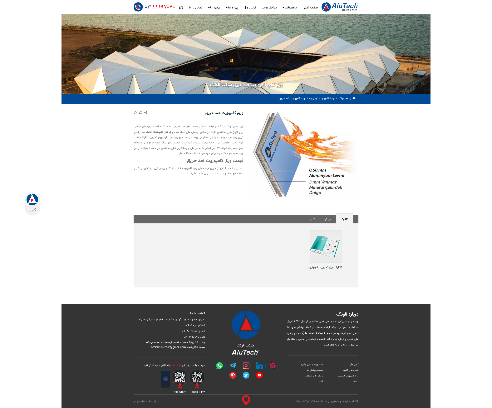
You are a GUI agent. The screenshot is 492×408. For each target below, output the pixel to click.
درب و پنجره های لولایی (312, 364)
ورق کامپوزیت (322, 333)
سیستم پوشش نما (315, 370)
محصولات (290, 7)
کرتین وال (250, 7)
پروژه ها (233, 7)
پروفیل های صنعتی (314, 376)
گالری (320, 382)
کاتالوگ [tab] (344, 219)
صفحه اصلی (310, 7)
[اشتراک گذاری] (146, 113)
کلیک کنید (176, 365)
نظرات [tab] (311, 219)
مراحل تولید (269, 7)
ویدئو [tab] (328, 219)
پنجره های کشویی (327, 339)
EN (181, 7)
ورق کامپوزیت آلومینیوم (347, 376)
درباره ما (215, 7)
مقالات (355, 382)
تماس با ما (195, 7)
